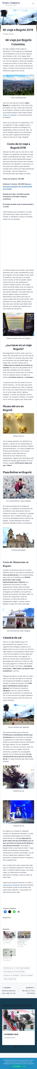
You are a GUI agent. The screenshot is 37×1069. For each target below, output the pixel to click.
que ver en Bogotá (26, 975)
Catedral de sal (8, 968)
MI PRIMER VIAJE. (8, 939)
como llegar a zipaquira (22, 968)
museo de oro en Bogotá (11, 975)
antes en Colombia (9, 115)
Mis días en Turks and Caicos (28, 990)
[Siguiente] (32, 1027)
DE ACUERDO (17, 1066)
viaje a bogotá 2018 (10, 979)
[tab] (14, 1046)
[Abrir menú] (33, 3)
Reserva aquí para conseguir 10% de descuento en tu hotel (17, 186)
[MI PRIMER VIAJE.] (9, 934)
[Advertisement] (18, 245)
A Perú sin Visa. (7, 957)
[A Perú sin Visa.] (9, 952)
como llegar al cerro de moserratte (14, 971)
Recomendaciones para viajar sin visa (9, 990)
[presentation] (18, 1020)
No (24, 1066)
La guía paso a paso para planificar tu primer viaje (23, 940)
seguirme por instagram (11, 885)
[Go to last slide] (5, 1027)
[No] (35, 1063)
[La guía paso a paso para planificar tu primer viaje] (24, 934)
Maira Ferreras (9, 34)
